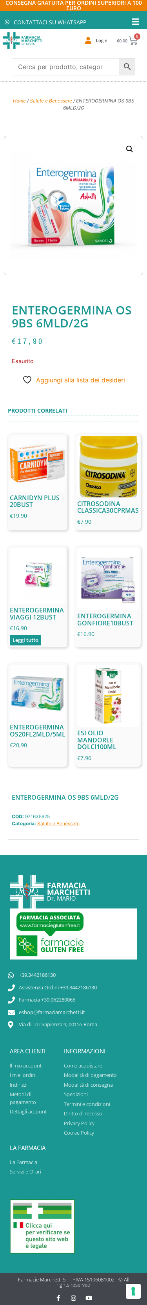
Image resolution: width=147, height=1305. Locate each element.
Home (19, 101)
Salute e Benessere (51, 101)
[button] (130, 149)
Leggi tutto (25, 639)
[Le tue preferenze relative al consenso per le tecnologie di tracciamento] (133, 1291)
